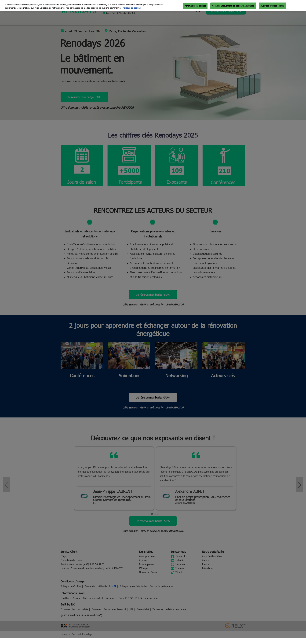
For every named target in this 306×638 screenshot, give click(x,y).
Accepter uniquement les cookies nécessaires (233, 5)
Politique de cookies (132, 8)
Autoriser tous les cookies (272, 5)
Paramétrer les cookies (195, 5)
